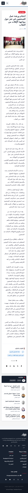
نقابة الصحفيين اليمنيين (15, 351)
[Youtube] (7, 445)
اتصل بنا (11, 464)
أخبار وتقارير (23, 458)
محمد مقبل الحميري (15, 411)
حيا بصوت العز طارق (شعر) (12, 401)
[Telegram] (6, 365)
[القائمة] (3, 3)
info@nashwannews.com (13, 475)
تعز (22, 351)
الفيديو (24, 464)
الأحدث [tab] (19, 380)
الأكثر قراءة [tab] (12, 380)
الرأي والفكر (23, 461)
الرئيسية (24, 455)
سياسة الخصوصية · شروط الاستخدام (14, 489)
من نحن (11, 455)
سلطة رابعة (21, 12)
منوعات (24, 467)
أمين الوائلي (17, 397)
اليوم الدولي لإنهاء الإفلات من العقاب (15, 355)
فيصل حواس (17, 403)
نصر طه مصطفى (16, 418)
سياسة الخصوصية (8, 458)
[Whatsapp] (10, 365)
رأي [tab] (23, 380)
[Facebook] (21, 365)
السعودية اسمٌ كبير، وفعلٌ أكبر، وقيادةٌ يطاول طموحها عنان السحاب (11, 409)
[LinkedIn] (14, 365)
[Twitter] (17, 365)
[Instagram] (11, 445)
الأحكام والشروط (8, 461)
